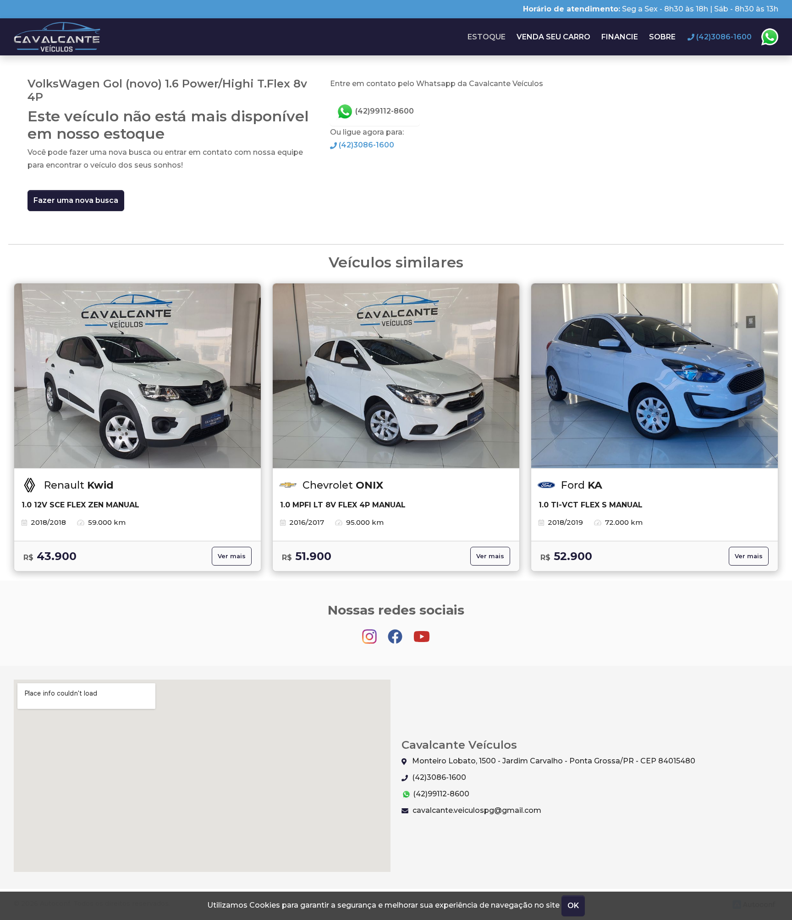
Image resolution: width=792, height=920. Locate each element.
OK (573, 905)
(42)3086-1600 (365, 145)
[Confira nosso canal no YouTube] (421, 632)
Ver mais (232, 556)
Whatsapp (769, 37)
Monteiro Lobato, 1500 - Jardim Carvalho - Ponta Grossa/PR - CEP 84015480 (552, 761)
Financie (619, 37)
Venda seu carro (553, 37)
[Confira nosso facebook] (396, 632)
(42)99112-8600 (383, 111)
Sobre (662, 37)
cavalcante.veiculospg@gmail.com (476, 810)
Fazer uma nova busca (75, 200)
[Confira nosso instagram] (370, 632)
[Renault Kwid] (137, 375)
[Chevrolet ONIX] (396, 375)
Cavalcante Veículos (57, 37)
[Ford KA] (654, 375)
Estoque (487, 37)
